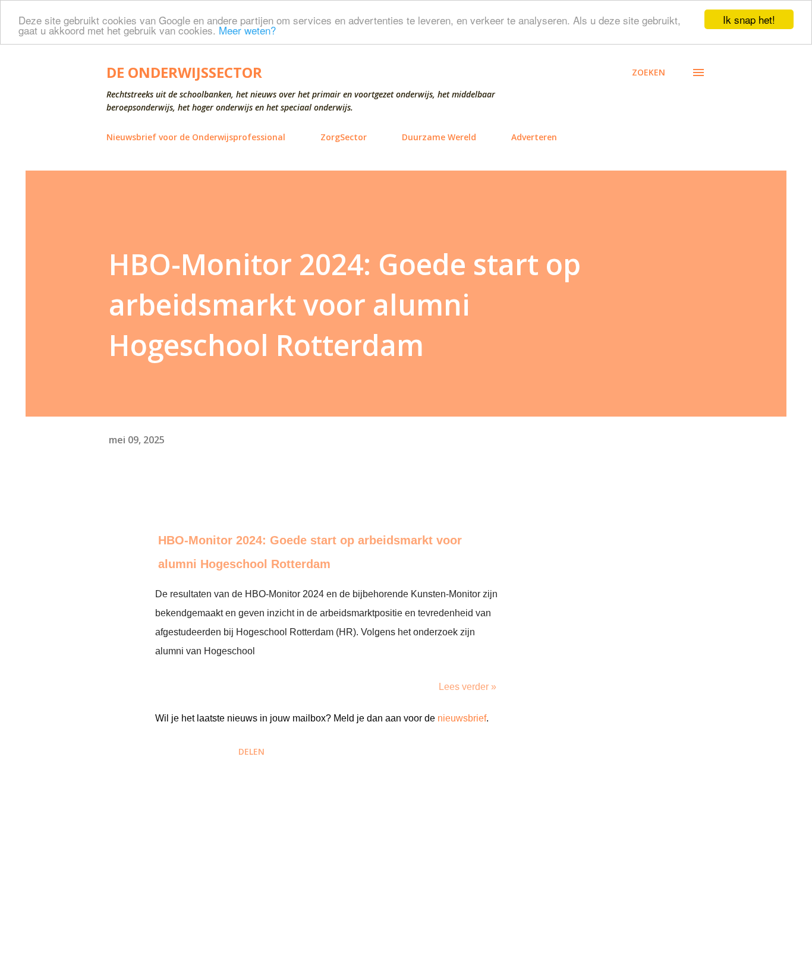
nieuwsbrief (462, 718)
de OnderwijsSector (184, 72)
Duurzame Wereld (439, 137)
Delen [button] (251, 751)
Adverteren (534, 137)
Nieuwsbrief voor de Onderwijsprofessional (195, 137)
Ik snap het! (749, 19)
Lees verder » (467, 687)
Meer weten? (247, 30)
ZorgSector (343, 137)
